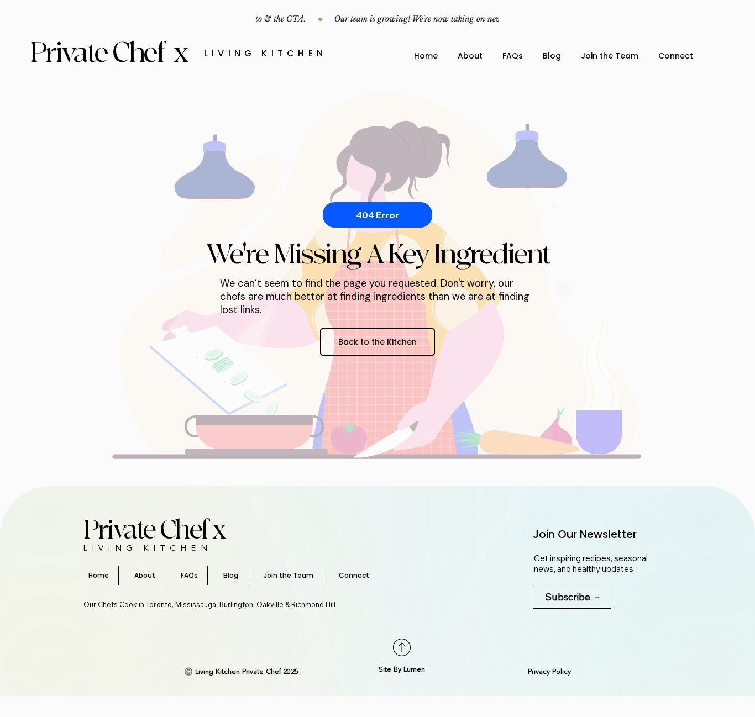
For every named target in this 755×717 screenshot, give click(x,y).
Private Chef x (111, 53)
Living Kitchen (265, 53)
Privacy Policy (549, 672)
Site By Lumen (402, 669)
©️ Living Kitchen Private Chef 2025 (241, 672)
